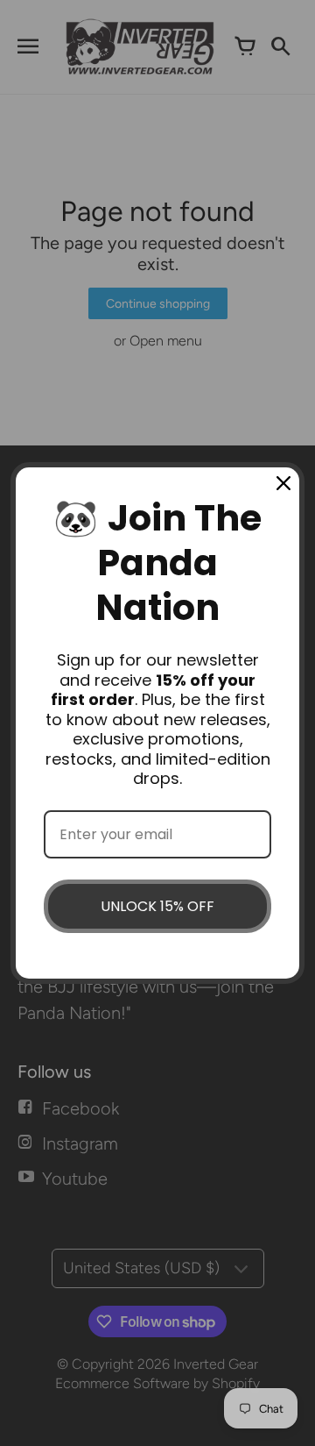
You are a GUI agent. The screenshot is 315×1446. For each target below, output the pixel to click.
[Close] (283, 483)
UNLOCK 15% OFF (157, 906)
